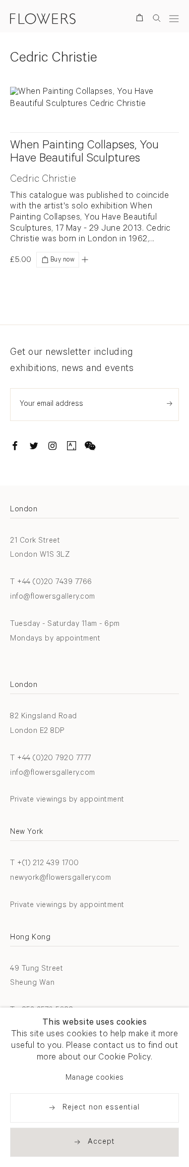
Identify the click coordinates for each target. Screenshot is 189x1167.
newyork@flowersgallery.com (60, 878)
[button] (85, 259)
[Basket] (141, 19)
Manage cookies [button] (95, 1078)
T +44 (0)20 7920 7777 (50, 759)
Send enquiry (169, 403)
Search (156, 18)
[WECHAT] (90, 447)
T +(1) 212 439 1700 (44, 864)
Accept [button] (101, 1142)
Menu (174, 18)
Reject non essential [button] (101, 1108)
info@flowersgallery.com (52, 597)
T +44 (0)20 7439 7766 (51, 582)
